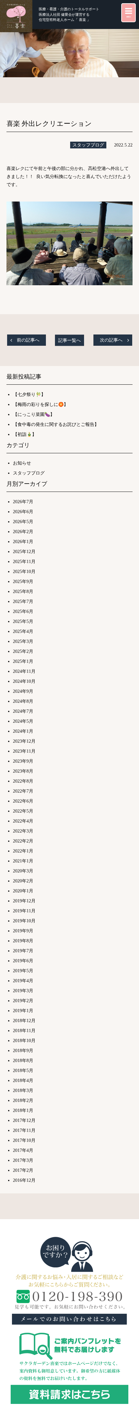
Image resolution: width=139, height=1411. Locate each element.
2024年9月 (23, 691)
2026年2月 (23, 531)
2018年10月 (24, 1040)
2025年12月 (24, 551)
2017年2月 (23, 1170)
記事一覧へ (69, 340)
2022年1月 (23, 851)
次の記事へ (111, 340)
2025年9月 (23, 581)
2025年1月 (23, 661)
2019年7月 (23, 950)
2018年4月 (23, 1080)
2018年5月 (23, 1070)
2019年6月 (23, 960)
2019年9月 (23, 930)
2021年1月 (23, 861)
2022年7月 (23, 791)
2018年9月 (23, 1050)
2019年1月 (23, 1010)
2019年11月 (24, 910)
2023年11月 (24, 751)
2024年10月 (24, 681)
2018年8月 (23, 1060)
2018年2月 (23, 1100)
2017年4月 (23, 1150)
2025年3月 (23, 641)
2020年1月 (23, 891)
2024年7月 (23, 711)
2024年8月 (23, 701)
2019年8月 (23, 940)
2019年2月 (23, 1000)
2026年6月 (23, 511)
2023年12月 (24, 741)
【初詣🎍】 (25, 434)
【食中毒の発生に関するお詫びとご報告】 (56, 424)
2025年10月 (24, 571)
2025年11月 (24, 561)
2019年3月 (23, 990)
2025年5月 (23, 621)
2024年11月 (24, 671)
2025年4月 (23, 631)
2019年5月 (23, 970)
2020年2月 (23, 881)
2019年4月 (23, 980)
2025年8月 (23, 591)
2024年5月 (23, 721)
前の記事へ (28, 340)
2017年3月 (23, 1160)
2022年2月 (23, 841)
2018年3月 (23, 1090)
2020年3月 (23, 871)
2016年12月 (24, 1180)
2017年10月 (24, 1140)
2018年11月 (24, 1030)
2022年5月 (23, 811)
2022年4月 (23, 821)
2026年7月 (23, 501)
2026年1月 (23, 541)
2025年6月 (23, 611)
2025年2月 (23, 651)
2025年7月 (23, 601)
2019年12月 (24, 900)
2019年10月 (24, 920)
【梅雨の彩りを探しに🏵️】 (40, 404)
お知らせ (22, 463)
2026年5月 (23, 521)
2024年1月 (23, 731)
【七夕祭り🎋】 (29, 394)
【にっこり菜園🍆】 (34, 414)
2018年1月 (23, 1110)
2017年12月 (24, 1120)
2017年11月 (24, 1130)
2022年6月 (23, 801)
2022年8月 (23, 781)
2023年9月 (23, 761)
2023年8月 (23, 771)
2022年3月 (23, 831)
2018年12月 (24, 1020)
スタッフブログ (88, 145)
